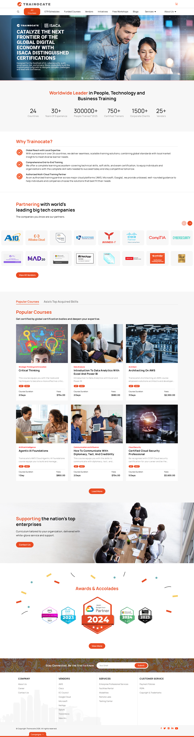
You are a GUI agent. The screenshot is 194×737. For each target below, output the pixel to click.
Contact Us (25, 544)
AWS (61, 684)
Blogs (135, 11)
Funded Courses (72, 11)
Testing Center (106, 701)
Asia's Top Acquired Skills (61, 301)
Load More (97, 491)
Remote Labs (105, 696)
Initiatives (103, 11)
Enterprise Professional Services (113, 684)
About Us (169, 11)
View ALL (63, 718)
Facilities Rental (106, 688)
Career (21, 688)
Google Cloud (65, 696)
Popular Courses (27, 301)
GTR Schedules (52, 11)
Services (149, 11)
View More (97, 645)
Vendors (89, 11)
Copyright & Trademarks (150, 692)
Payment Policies (147, 684)
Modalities (104, 692)
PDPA (142, 688)
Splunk (62, 709)
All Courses (32, 12)
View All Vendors (27, 275)
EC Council (63, 692)
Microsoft (63, 701)
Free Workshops (120, 11)
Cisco (61, 688)
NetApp (62, 705)
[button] (189, 223)
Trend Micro (64, 713)
